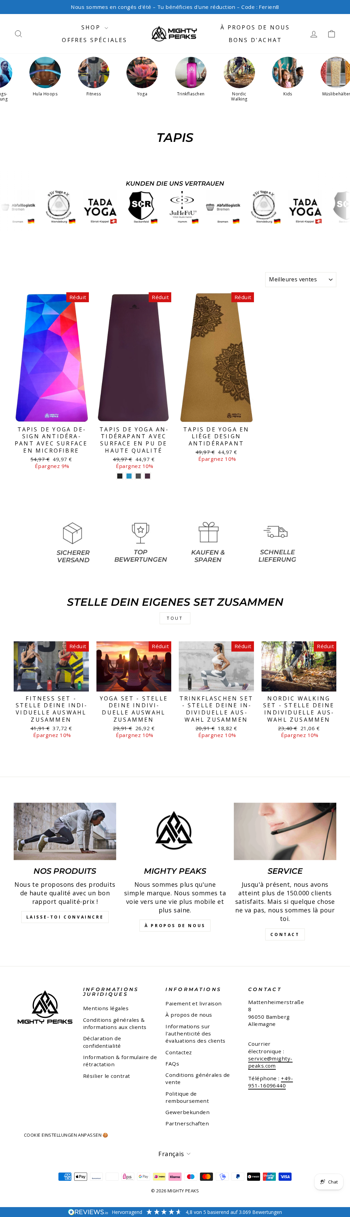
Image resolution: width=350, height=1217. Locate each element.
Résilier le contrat (106, 1075)
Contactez (178, 1052)
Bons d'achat (255, 40)
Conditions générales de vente (197, 1078)
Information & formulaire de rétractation (120, 1061)
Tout (175, 618)
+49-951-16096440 (270, 1082)
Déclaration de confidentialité (102, 1042)
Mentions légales (106, 1008)
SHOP (92, 27)
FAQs (172, 1063)
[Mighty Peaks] (175, 831)
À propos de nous (255, 27)
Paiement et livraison (193, 1003)
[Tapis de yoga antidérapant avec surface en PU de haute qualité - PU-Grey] (138, 476)
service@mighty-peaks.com (270, 1062)
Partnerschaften (187, 1123)
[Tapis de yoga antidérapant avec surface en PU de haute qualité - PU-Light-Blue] (129, 476)
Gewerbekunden (187, 1112)
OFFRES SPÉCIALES (94, 40)
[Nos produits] (65, 831)
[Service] (285, 831)
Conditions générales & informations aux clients (115, 1023)
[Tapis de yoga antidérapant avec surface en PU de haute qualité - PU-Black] (120, 476)
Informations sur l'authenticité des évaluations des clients (195, 1033)
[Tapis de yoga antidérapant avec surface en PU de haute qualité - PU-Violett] (147, 476)
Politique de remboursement (187, 1097)
